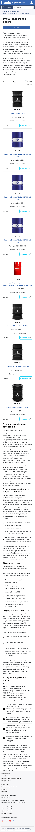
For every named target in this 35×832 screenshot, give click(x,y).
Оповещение (25, 125)
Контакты (4, 791)
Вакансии (4, 789)
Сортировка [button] (17, 82)
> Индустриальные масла (10, 13)
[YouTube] (10, 821)
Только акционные (31, 83)
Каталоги (8, 7)
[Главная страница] (6, 2)
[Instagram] (2, 821)
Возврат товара (6, 780)
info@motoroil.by (6, 813)
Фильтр (16, 27)
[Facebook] (6, 821)
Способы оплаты (6, 776)
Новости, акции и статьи (9, 787)
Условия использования (21, 830)
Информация (5, 773)
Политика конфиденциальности (11, 778)
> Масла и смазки (13, 11)
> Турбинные (24, 13)
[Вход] (32, 2)
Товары (4, 11)
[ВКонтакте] (14, 821)
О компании (5, 784)
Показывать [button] (7, 82)
